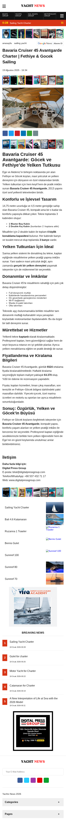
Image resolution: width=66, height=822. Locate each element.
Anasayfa (7, 43)
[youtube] (39, 780)
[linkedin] (17, 133)
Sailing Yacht (20, 43)
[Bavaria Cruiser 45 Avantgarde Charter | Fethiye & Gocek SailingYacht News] (33, 5)
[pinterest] (23, 133)
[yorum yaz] (35, 133)
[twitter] (11, 133)
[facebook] (5, 133)
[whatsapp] (46, 780)
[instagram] (33, 780)
